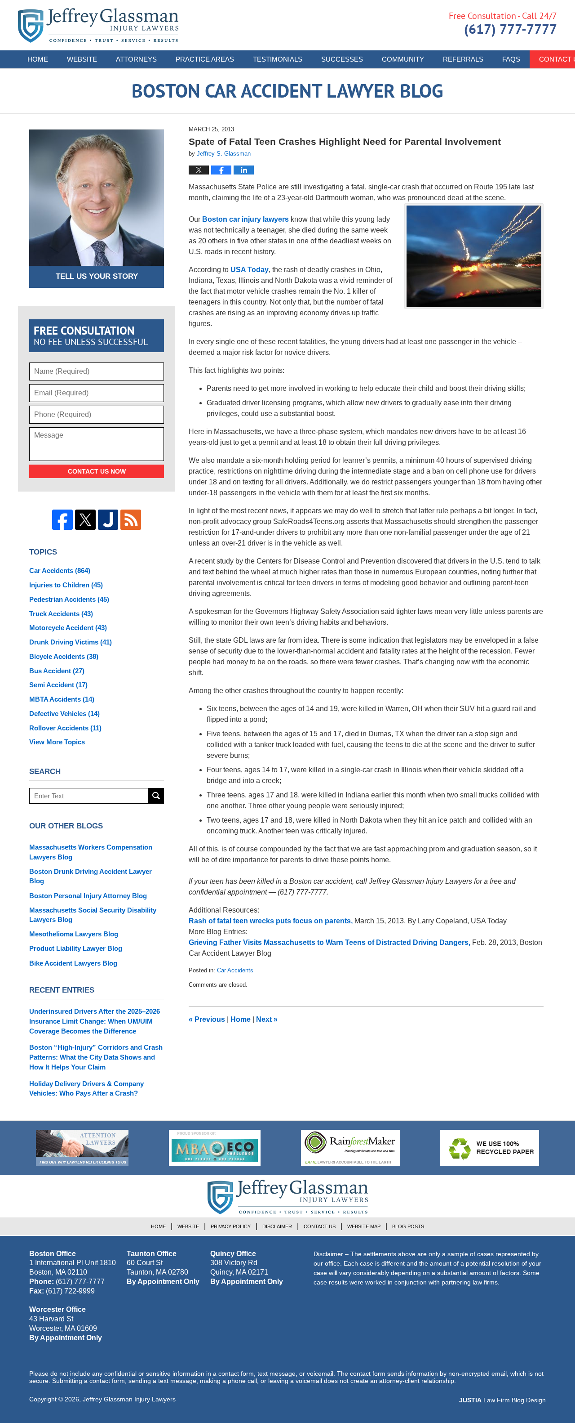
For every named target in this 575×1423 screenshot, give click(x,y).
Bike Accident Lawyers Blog (73, 963)
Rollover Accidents (65, 728)
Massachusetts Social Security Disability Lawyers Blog (92, 915)
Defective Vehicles (64, 713)
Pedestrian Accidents (69, 599)
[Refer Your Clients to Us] (82, 1148)
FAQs (511, 59)
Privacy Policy (231, 1226)
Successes (342, 59)
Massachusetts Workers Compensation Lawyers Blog (90, 852)
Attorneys (136, 59)
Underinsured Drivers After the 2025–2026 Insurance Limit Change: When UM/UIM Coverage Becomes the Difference (94, 1021)
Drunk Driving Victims (70, 642)
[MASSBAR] (215, 1148)
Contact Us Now (97, 471)
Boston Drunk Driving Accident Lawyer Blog (90, 876)
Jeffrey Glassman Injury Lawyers (129, 1399)
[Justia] (108, 520)
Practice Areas (205, 59)
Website (82, 59)
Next (267, 1019)
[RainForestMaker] (350, 1148)
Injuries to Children (66, 585)
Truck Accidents (61, 614)
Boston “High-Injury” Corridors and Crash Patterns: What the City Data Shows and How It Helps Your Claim (96, 1057)
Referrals (463, 59)
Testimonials (277, 59)
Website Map (363, 1226)
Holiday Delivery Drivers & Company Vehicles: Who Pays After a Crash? (86, 1088)
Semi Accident (58, 685)
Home (37, 59)
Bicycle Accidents (63, 656)
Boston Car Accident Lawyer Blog (98, 25)
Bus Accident (56, 671)
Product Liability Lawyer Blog (75, 948)
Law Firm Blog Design (502, 1400)
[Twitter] (85, 520)
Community (403, 59)
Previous (207, 1019)
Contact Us (320, 1226)
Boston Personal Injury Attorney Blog (88, 895)
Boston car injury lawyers (245, 219)
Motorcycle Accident (68, 627)
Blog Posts (408, 1226)
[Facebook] (62, 520)
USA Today (249, 269)
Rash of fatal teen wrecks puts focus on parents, (271, 921)
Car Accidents (235, 970)
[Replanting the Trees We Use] (489, 1148)
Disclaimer (277, 1226)
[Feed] (130, 520)
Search (156, 796)
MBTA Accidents (61, 699)
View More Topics (57, 742)
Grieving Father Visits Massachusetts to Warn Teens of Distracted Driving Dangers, (330, 942)
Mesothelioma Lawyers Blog (73, 934)
